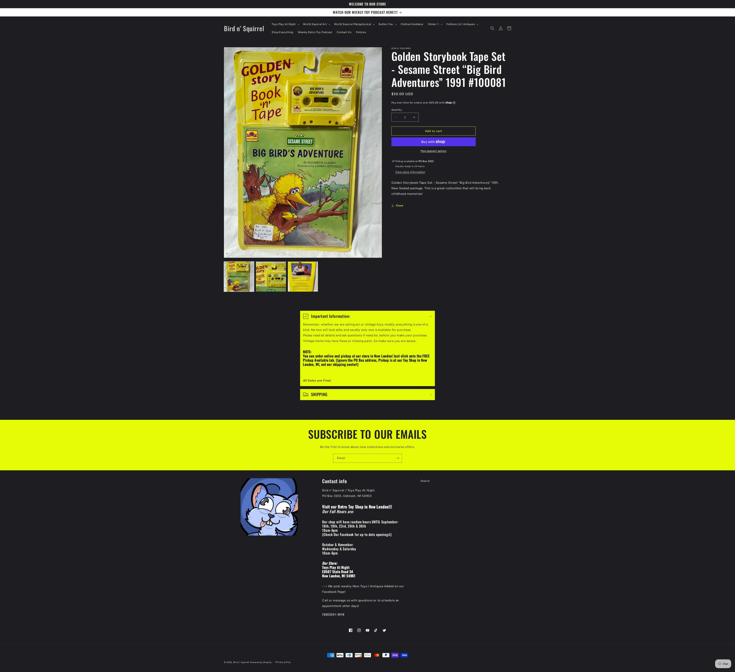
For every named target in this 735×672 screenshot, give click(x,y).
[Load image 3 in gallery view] (303, 277)
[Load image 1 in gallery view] (239, 277)
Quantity (396, 109)
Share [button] (399, 205)
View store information (410, 172)
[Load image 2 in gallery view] (271, 277)
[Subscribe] (397, 458)
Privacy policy (283, 662)
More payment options (433, 151)
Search (425, 481)
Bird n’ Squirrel (241, 662)
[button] (285, 24)
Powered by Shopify (261, 662)
